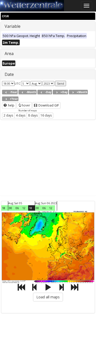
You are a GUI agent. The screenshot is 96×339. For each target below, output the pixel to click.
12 (23, 208)
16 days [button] (46, 115)
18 (3, 208)
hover (26, 105)
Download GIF (48, 105)
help (10, 105)
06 (17, 208)
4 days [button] (20, 115)
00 (10, 208)
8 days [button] (33, 115)
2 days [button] (8, 115)
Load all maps (48, 297)
